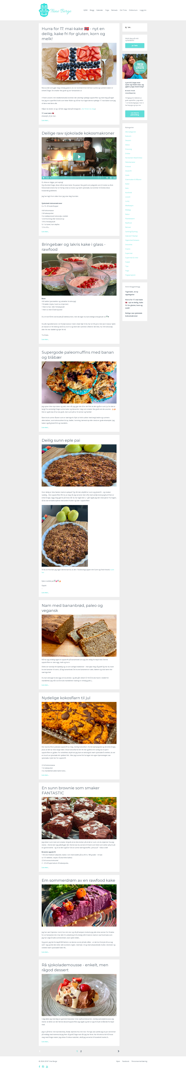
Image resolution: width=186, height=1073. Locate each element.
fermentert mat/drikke (133, 158)
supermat (128, 253)
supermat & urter (131, 258)
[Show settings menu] (111, 177)
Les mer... (45, 120)
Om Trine (123, 10)
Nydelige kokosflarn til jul (66, 697)
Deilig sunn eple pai (61, 440)
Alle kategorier (130, 132)
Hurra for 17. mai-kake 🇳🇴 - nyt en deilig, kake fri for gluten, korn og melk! (73, 33)
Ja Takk (135, 45)
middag (128, 210)
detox (127, 145)
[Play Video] (43, 177)
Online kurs (133, 10)
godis (127, 175)
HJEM (85, 10)
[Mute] (107, 177)
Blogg (92, 10)
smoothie (128, 245)
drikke (127, 153)
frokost (128, 166)
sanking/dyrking (131, 232)
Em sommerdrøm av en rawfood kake (78, 880)
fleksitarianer (130, 162)
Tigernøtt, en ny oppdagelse (131, 293)
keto (127, 188)
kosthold (128, 192)
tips (126, 266)
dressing (128, 149)
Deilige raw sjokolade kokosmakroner (78, 133)
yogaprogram (130, 275)
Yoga (107, 10)
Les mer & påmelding (135, 114)
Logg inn (143, 10)
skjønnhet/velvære (132, 240)
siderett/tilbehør (131, 236)
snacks (127, 249)
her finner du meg (88, 109)
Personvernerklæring (139, 1061)
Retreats (114, 10)
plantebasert (130, 219)
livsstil (127, 197)
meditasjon (129, 205)
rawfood (128, 223)
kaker (127, 184)
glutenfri (128, 171)
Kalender (99, 10)
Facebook (125, 1061)
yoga (127, 271)
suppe (127, 262)
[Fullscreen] (115, 177)
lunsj (127, 201)
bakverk (128, 136)
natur (127, 214)
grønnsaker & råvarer (133, 179)
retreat (128, 227)
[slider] (77, 177)
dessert (128, 140)
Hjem (118, 1061)
